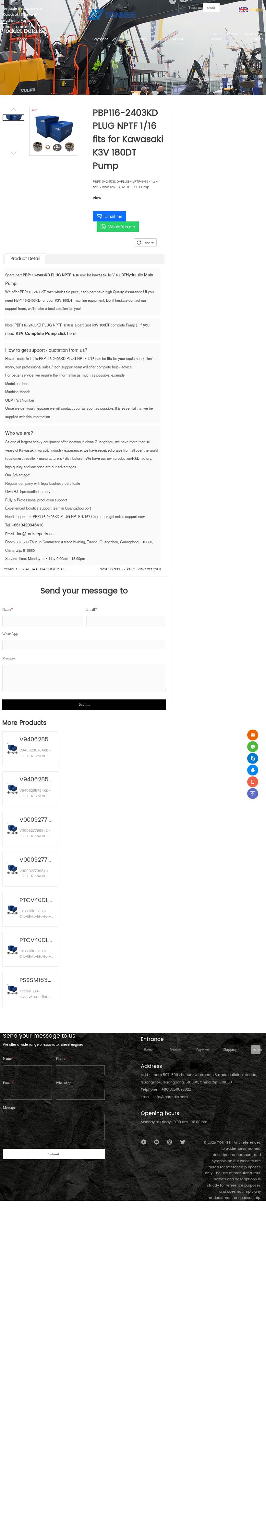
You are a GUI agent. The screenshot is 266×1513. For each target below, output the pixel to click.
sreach (211, 7)
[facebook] (144, 1142)
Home (148, 1050)
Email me (113, 216)
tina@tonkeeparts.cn (35, 533)
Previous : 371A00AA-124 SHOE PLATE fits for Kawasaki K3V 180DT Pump (35, 569)
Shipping (230, 1050)
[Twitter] (182, 1142)
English (255, 9)
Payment (202, 1050)
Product (175, 1050)
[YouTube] (157, 1142)
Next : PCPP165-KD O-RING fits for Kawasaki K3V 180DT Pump (132, 569)
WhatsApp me (121, 226)
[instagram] (170, 1142)
